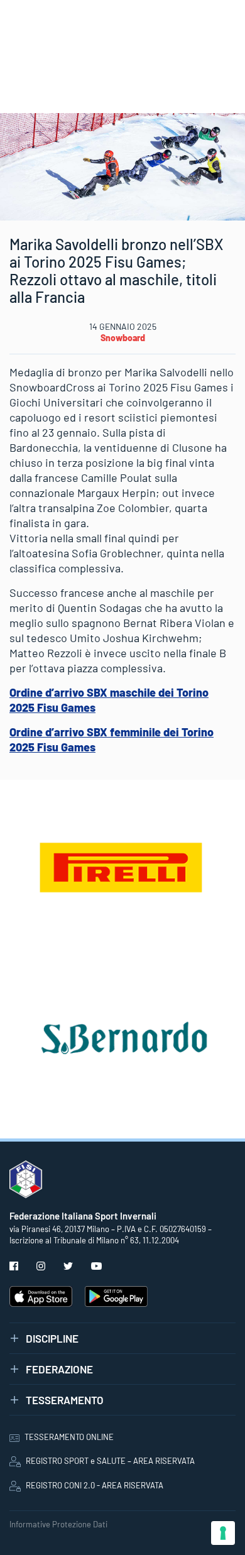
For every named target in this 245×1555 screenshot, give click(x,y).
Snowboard (123, 337)
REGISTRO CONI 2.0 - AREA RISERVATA (94, 1485)
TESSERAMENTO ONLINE (69, 1437)
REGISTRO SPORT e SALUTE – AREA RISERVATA (110, 1461)
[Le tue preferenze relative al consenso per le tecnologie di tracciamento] (223, 1533)
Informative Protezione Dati (58, 1524)
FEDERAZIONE (59, 1369)
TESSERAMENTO (65, 1400)
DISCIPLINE (52, 1338)
